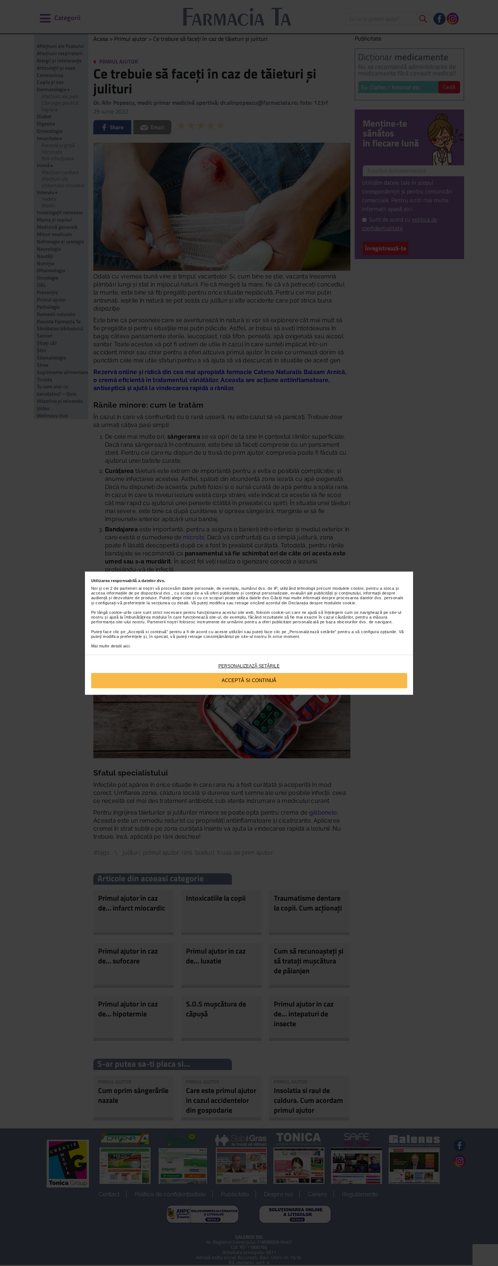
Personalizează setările (249, 666)
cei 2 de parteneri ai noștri (128, 588)
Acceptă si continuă (249, 680)
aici (126, 646)
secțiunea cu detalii (169, 603)
